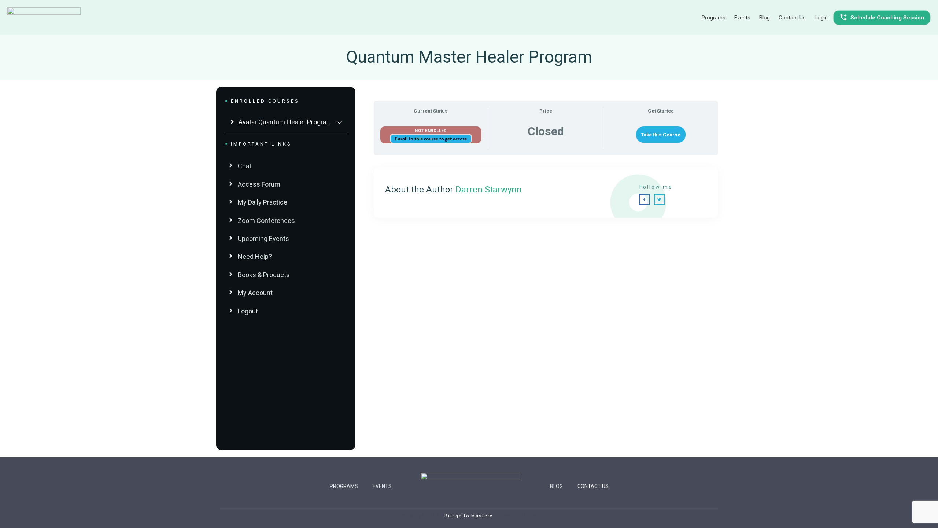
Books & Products (264, 275)
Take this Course (660, 135)
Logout (248, 311)
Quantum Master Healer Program (469, 57)
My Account (255, 293)
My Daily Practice (262, 202)
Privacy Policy (517, 515)
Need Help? (255, 256)
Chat (244, 166)
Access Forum (259, 184)
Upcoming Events (263, 238)
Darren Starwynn (488, 189)
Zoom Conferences (266, 220)
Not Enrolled (431, 130)
